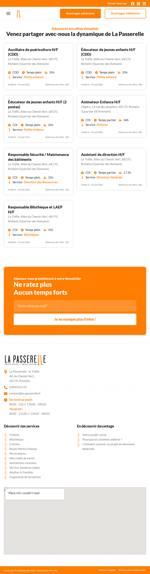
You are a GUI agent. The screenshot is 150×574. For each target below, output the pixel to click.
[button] (80, 13)
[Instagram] (138, 3)
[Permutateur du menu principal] (8, 13)
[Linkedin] (144, 3)
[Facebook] (132, 3)
